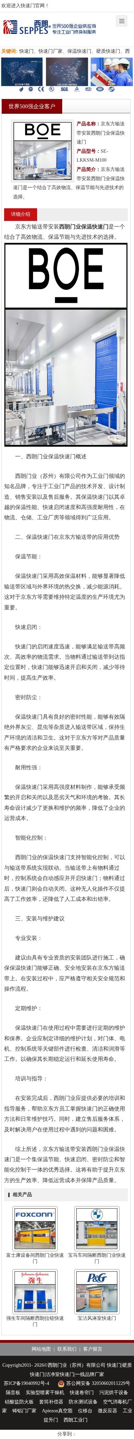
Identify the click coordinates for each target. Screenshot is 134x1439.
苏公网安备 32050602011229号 (98, 1383)
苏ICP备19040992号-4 (26, 1383)
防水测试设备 (83, 1401)
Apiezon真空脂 (57, 1410)
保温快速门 (95, 227)
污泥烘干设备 (113, 1392)
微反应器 (107, 1410)
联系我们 (67, 1349)
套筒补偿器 (51, 1401)
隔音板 (13, 1392)
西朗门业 (70, 227)
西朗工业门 (76, 1420)
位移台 (85, 1410)
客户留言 (92, 1349)
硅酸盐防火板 (19, 1401)
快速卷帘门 (82, 1392)
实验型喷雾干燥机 (45, 1392)
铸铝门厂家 (24, 1410)
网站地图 (41, 1349)
